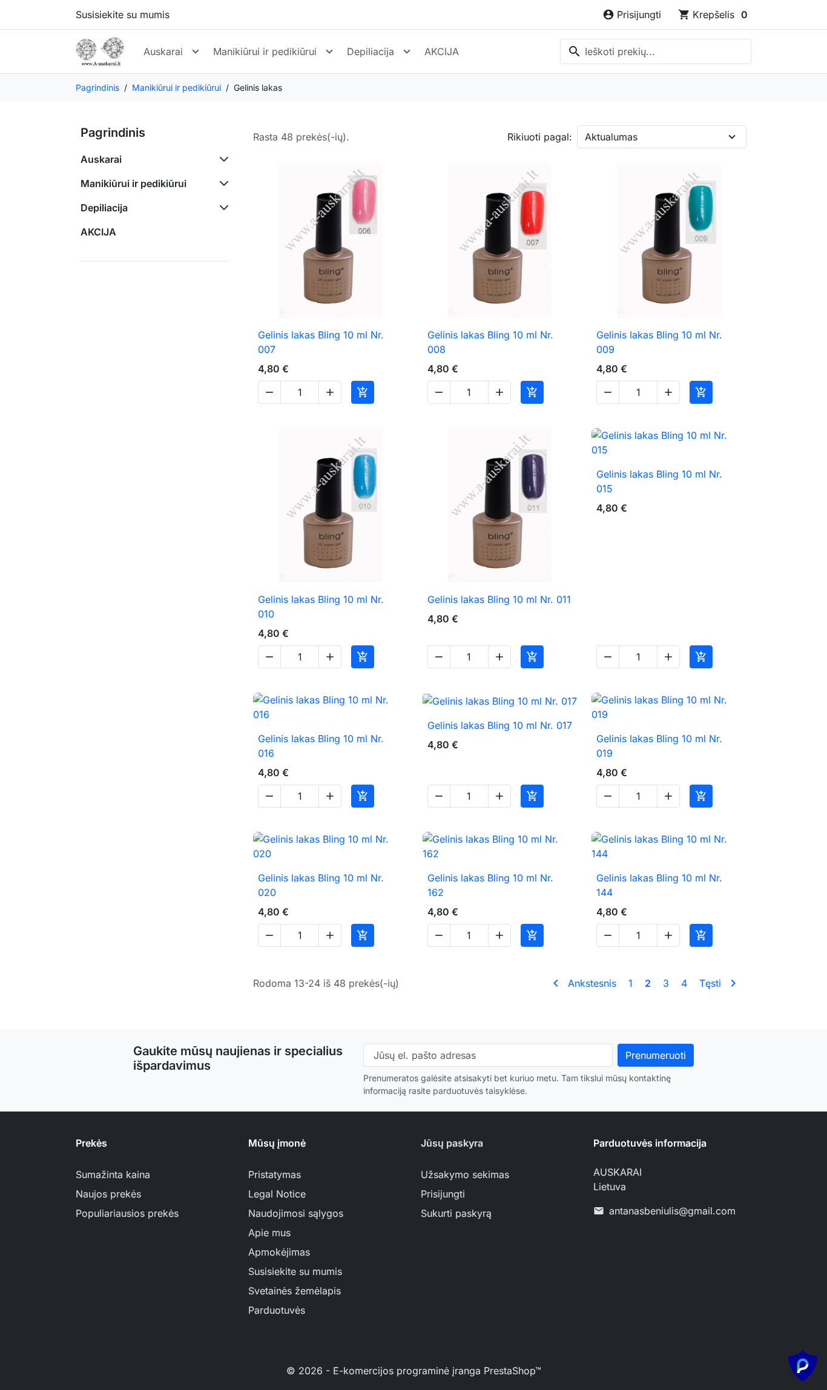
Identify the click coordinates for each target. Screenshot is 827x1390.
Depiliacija (370, 51)
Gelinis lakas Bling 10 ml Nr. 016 (321, 746)
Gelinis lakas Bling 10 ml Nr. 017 (499, 725)
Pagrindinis (113, 132)
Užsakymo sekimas (465, 1174)
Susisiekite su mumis (123, 14)
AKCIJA (441, 51)
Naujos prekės (108, 1194)
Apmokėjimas (279, 1252)
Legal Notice (277, 1194)
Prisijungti (443, 1194)
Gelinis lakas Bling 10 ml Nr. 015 (659, 481)
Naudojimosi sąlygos (295, 1213)
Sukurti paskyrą (456, 1213)
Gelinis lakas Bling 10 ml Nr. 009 (659, 342)
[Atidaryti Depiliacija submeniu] (407, 51)
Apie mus (269, 1233)
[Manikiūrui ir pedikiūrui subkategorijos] (221, 183)
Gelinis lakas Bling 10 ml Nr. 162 (490, 885)
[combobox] (655, 51)
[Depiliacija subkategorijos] (221, 207)
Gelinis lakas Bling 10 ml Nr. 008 (490, 342)
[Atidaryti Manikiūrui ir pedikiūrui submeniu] (329, 51)
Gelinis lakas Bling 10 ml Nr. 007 (321, 342)
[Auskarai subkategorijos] (221, 159)
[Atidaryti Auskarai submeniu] (195, 51)
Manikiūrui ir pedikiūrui (265, 51)
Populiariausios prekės (127, 1213)
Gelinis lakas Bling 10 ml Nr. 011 (499, 599)
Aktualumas (611, 137)
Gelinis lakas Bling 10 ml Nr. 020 (321, 885)
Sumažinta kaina (113, 1174)
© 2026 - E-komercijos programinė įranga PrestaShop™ (413, 1371)
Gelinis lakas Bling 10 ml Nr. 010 (321, 606)
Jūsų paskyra (452, 1143)
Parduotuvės (276, 1310)
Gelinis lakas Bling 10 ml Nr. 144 (659, 885)
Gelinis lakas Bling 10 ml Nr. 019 (659, 746)
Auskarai (163, 51)
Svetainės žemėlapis (294, 1291)
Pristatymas (274, 1174)
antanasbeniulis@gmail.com (672, 1211)
